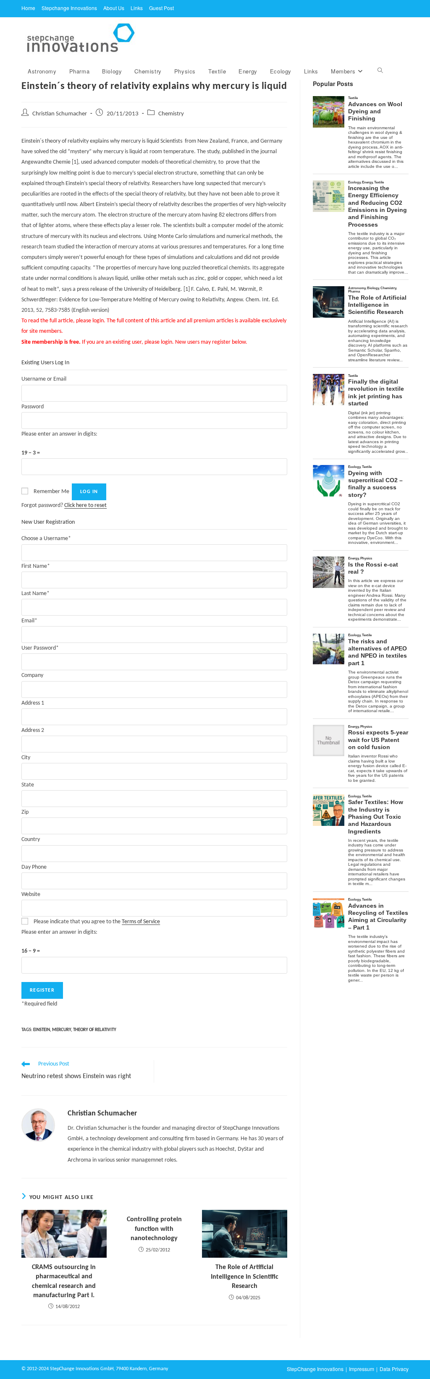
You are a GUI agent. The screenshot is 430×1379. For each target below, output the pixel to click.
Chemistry (171, 114)
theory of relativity (94, 1030)
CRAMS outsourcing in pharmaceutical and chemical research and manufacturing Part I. (64, 1281)
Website (30, 894)
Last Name (35, 593)
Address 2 (32, 730)
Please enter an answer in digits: (59, 434)
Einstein (41, 1030)
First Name (35, 566)
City (25, 758)
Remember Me (51, 491)
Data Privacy (394, 1368)
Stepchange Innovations (69, 7)
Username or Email (43, 379)
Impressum (361, 1368)
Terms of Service (141, 922)
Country (30, 839)
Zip (25, 812)
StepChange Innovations (315, 1368)
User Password (40, 648)
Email (29, 621)
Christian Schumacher (59, 114)
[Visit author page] (38, 1125)
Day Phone (34, 867)
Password (32, 407)
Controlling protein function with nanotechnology (154, 1229)
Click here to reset (85, 505)
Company (32, 675)
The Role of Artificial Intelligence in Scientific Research (244, 1277)
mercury (61, 1030)
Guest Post (161, 7)
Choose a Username (46, 538)
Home (28, 7)
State (27, 785)
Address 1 (32, 703)
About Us (113, 7)
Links (137, 7)
